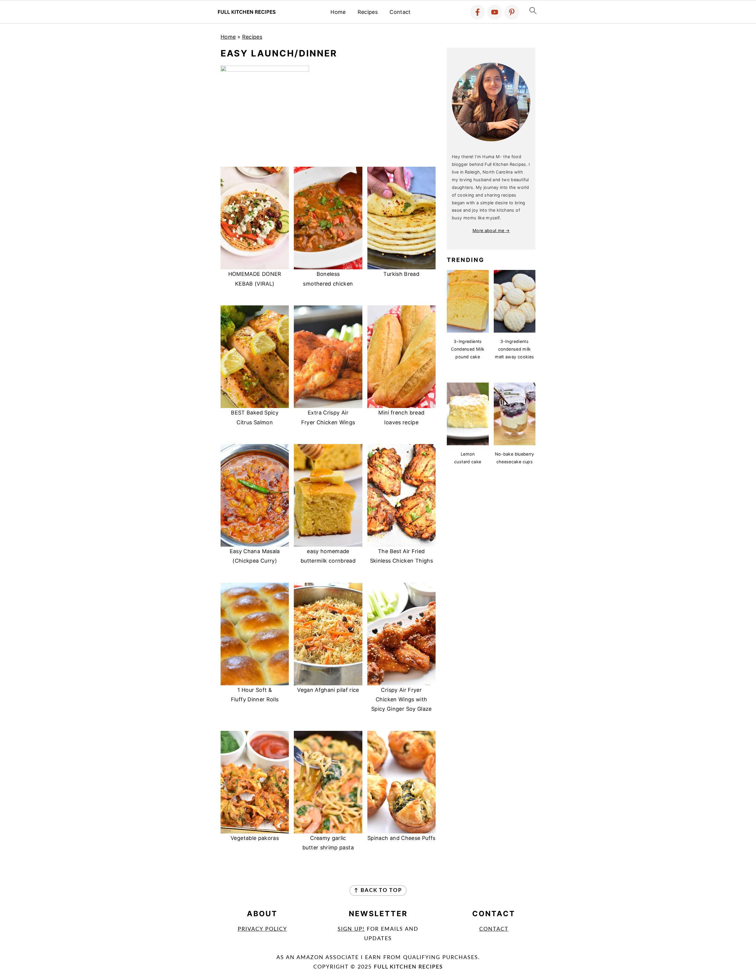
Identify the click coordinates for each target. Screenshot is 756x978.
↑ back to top (378, 890)
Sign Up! (351, 929)
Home (338, 12)
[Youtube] (494, 12)
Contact (400, 12)
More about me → (491, 230)
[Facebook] (477, 12)
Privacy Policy (262, 929)
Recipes (368, 12)
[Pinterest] (511, 12)
